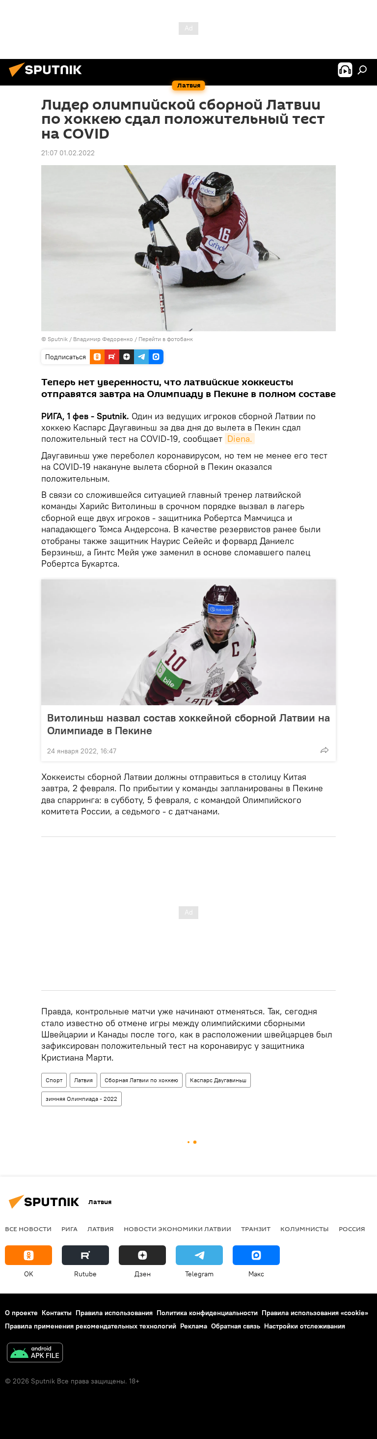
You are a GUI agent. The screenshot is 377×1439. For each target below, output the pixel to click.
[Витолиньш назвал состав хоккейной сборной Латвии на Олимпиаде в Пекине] (188, 642)
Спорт (54, 1080)
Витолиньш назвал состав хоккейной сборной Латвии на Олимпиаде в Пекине (188, 724)
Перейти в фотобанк (165, 339)
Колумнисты (304, 1228)
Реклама (193, 1326)
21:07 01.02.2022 (68, 152)
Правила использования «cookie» (315, 1312)
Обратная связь (235, 1326)
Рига (69, 1228)
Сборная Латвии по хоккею (141, 1080)
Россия (352, 1228)
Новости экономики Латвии (177, 1228)
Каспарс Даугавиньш (218, 1080)
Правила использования (114, 1312)
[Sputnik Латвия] (48, 78)
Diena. (239, 438)
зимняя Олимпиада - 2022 (81, 1098)
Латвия (83, 1080)
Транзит (255, 1228)
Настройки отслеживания (304, 1326)
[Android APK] (34, 1354)
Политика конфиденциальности (207, 1312)
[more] (324, 750)
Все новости (28, 1228)
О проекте (21, 1312)
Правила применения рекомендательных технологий (90, 1326)
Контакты (57, 1312)
